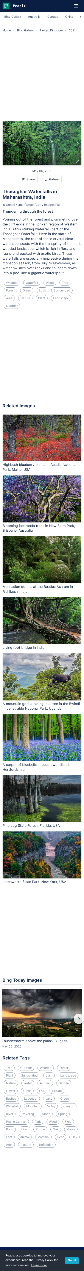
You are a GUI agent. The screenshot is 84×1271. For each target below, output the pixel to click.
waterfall (32, 282)
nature (25, 298)
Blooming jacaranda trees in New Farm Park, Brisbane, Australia (39, 528)
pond (9, 1129)
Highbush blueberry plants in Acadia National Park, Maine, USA (39, 467)
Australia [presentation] (34, 16)
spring (62, 1114)
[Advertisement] (42, 77)
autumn (45, 1083)
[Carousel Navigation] (42, 1022)
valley (51, 1106)
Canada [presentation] (52, 16)
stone (46, 1114)
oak (56, 1129)
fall (41, 1091)
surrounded (62, 290)
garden (64, 1083)
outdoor (12, 305)
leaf (9, 1137)
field (68, 1121)
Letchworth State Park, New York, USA (34, 882)
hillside (57, 1091)
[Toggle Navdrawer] (76, 6)
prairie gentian (16, 1121)
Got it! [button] (72, 1260)
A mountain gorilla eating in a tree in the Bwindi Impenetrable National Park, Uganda (41, 706)
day (74, 1137)
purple (40, 1129)
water (28, 1083)
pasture (25, 1144)
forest (10, 290)
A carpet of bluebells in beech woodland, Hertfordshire (36, 767)
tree (65, 282)
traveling (27, 1114)
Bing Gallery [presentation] (12, 16)
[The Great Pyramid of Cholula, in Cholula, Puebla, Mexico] (7, 143)
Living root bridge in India (24, 647)
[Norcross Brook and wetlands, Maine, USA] (77, 143)
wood (50, 282)
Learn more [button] (39, 1265)
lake (48, 1098)
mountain (32, 1106)
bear (60, 1137)
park (37, 1121)
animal (25, 1137)
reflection (46, 1144)
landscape (61, 298)
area (9, 298)
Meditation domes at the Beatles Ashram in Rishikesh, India (38, 589)
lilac (24, 1129)
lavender (30, 1098)
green (27, 290)
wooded (12, 282)
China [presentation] (69, 16)
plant (41, 298)
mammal (43, 1137)
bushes (11, 1098)
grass (27, 1091)
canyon (68, 1106)
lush (42, 290)
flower (10, 1091)
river (9, 1114)
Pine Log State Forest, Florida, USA (31, 825)
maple (71, 1129)
